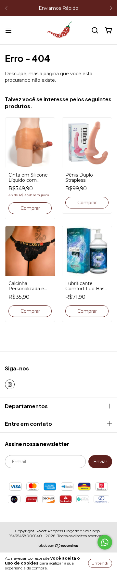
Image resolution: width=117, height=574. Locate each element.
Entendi (100, 563)
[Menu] (8, 31)
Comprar (30, 311)
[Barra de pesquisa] (95, 31)
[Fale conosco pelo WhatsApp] (105, 542)
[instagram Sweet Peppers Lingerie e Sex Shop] (10, 384)
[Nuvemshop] (58, 546)
